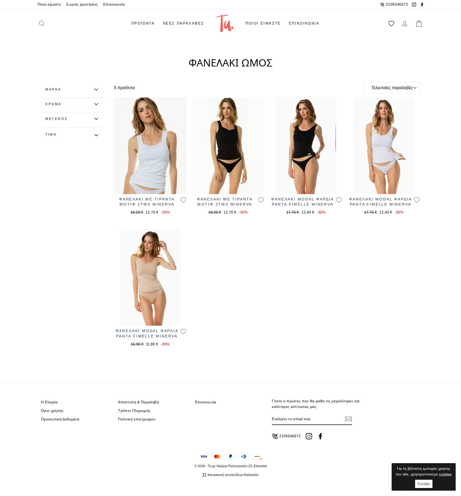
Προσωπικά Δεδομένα (60, 419)
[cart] (419, 23)
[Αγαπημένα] (391, 23)
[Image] (150, 145)
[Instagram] (414, 5)
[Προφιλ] (405, 23)
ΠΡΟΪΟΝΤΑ (143, 23)
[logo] (224, 23)
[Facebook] (422, 5)
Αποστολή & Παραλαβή (138, 402)
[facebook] (320, 436)
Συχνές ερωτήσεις (82, 4)
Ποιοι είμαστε (49, 4)
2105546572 (397, 4)
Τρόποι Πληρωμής (134, 411)
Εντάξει (424, 484)
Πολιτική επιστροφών (136, 419)
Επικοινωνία (114, 4)
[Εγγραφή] (348, 419)
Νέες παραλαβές (183, 23)
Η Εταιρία (49, 402)
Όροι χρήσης (52, 411)
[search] (50, 23)
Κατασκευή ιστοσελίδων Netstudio (233, 475)
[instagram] (309, 436)
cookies (445, 474)
